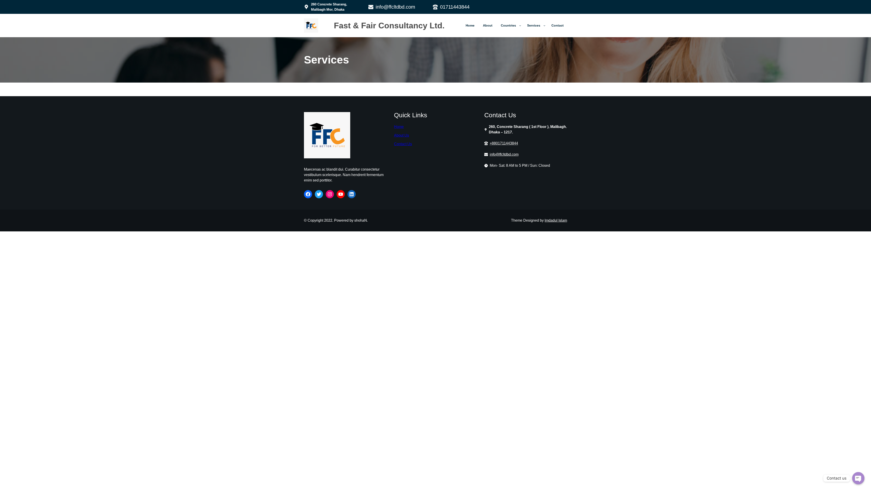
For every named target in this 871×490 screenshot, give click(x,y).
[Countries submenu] (520, 25)
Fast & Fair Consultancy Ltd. (390, 25)
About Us (401, 135)
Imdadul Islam (556, 220)
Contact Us (403, 144)
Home (399, 127)
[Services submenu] (544, 25)
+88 (493, 143)
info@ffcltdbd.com (395, 7)
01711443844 (455, 7)
